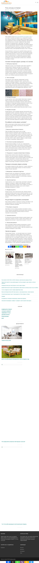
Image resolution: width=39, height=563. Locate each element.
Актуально (22, 551)
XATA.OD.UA (32, 537)
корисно (10, 249)
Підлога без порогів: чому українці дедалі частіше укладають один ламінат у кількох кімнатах (19, 283)
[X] (13, 247)
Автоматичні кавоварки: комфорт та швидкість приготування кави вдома (16, 300)
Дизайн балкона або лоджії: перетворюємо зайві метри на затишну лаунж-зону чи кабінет (20, 287)
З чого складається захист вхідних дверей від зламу (12, 289)
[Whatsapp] (17, 247)
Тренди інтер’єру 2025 (6, 340)
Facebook (3, 547)
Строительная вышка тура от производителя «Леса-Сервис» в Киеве (16, 294)
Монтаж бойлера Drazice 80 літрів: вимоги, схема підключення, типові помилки (18, 291)
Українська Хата (12, 559)
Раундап (3, 296)
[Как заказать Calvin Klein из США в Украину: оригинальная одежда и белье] (9, 255)
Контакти (22, 549)
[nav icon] (37, 2)
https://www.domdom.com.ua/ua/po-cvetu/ (23, 36)
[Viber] (28, 247)
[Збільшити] (31, 91)
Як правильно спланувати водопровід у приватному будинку (14, 298)
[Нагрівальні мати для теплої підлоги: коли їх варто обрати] (29, 255)
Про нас (22, 547)
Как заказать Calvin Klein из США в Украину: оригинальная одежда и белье (8, 261)
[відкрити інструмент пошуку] (35, 2)
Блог (21, 553)
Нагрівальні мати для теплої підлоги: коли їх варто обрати (28, 260)
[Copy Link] (25, 247)
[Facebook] (9, 247)
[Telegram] (21, 247)
